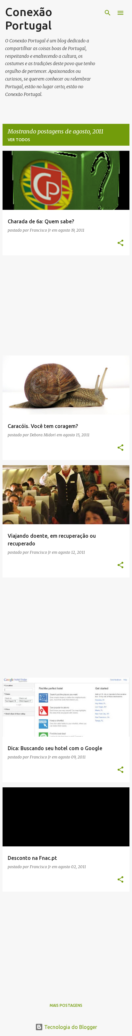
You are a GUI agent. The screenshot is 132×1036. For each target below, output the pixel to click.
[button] (120, 243)
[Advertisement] (66, 305)
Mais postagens (66, 1005)
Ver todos (19, 140)
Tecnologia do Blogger (70, 1027)
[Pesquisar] (107, 13)
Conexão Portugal (28, 18)
